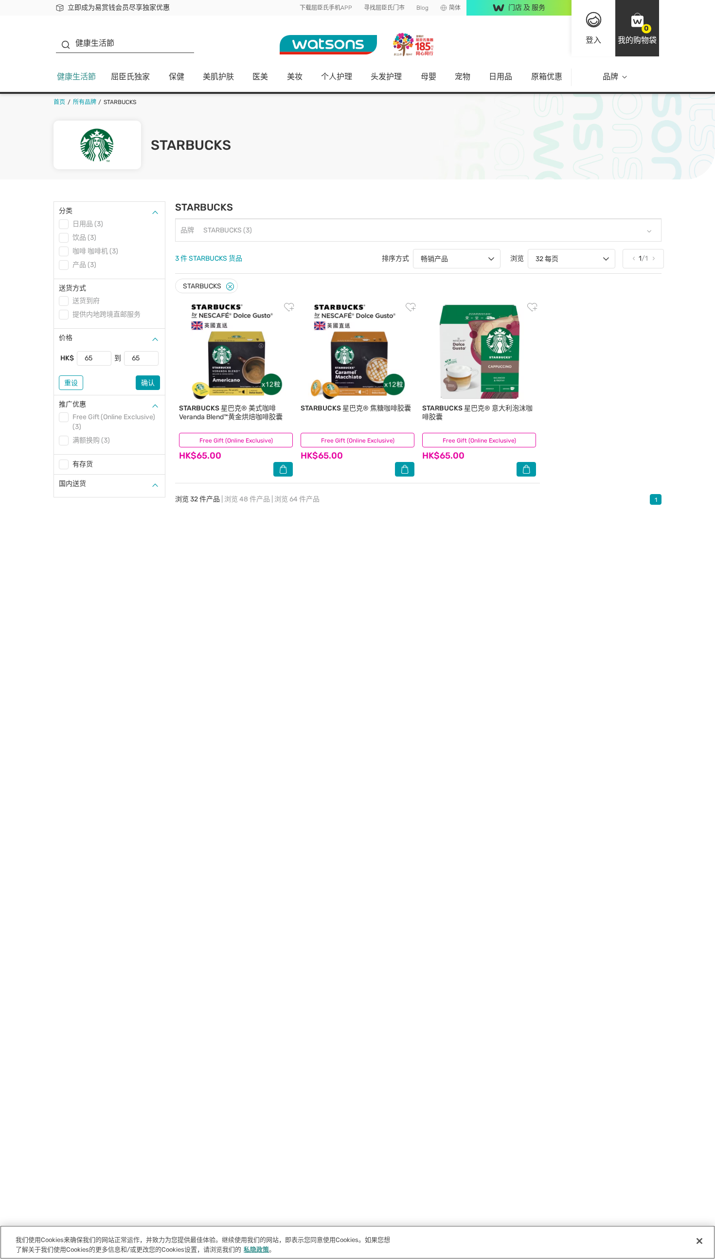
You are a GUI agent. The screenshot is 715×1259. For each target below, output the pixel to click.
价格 (65, 338)
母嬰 (428, 76)
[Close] (230, 287)
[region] (357, 1242)
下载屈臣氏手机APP (326, 7)
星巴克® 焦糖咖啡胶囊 (356, 408)
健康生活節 (76, 76)
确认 (148, 383)
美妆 (295, 76)
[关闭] (699, 1241)
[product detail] (236, 352)
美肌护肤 (218, 76)
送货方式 (72, 288)
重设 (71, 383)
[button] (637, 28)
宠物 (462, 76)
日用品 (500, 76)
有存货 (82, 464)
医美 (260, 76)
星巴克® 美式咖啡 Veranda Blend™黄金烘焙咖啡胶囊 (231, 412)
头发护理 (386, 76)
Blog (422, 7)
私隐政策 (256, 1249)
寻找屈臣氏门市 (384, 7)
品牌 (610, 76)
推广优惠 (72, 404)
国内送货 (72, 483)
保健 (176, 76)
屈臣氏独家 (130, 76)
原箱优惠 (546, 76)
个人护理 (336, 76)
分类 (65, 211)
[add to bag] (283, 469)
